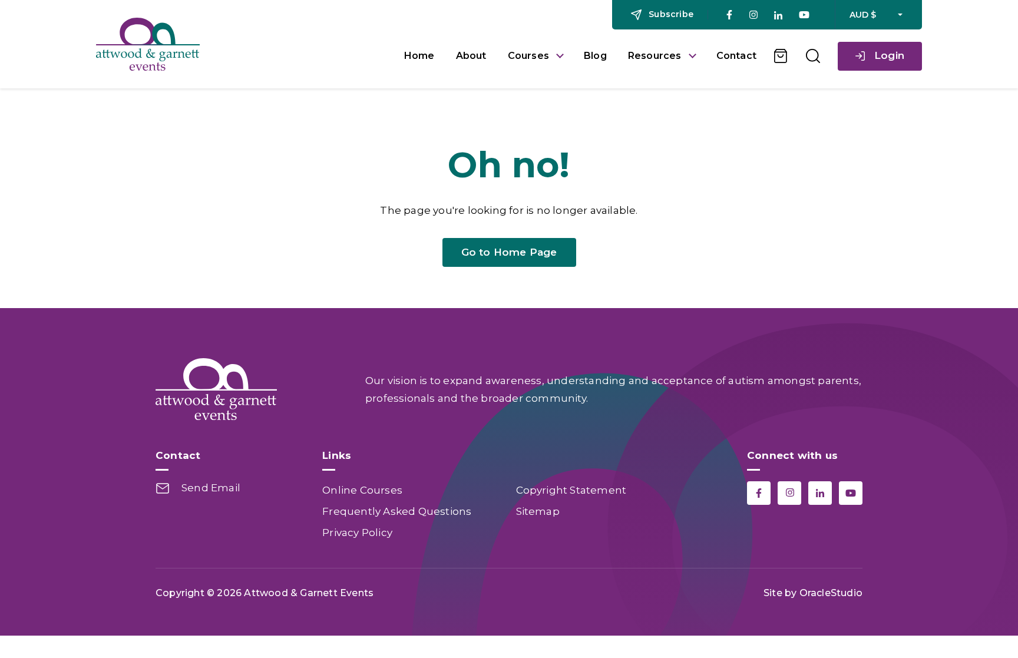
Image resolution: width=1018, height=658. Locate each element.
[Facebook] (729, 14)
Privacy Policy (357, 532)
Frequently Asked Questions (396, 511)
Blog (595, 55)
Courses (528, 55)
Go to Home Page (509, 252)
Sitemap (538, 511)
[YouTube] (804, 14)
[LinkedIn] (778, 15)
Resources (655, 55)
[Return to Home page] (241, 44)
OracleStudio (830, 593)
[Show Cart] (781, 56)
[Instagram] (753, 15)
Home (419, 55)
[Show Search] (813, 56)
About (471, 55)
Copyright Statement (571, 490)
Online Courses (362, 490)
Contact (736, 55)
